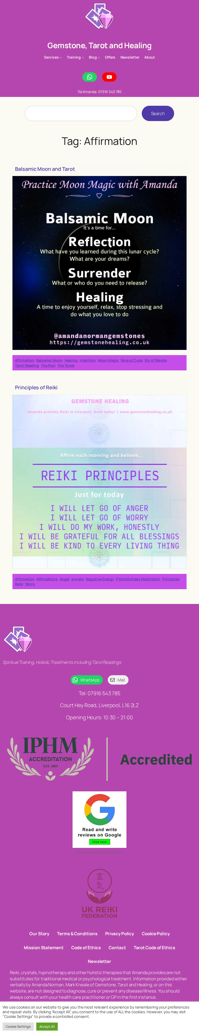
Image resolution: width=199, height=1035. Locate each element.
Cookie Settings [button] (18, 1026)
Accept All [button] (47, 1026)
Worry (30, 583)
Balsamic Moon (49, 360)
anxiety (77, 578)
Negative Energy (100, 578)
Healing (71, 360)
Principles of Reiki (36, 387)
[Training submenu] (83, 57)
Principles (171, 578)
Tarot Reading (27, 365)
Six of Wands (156, 360)
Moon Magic (108, 360)
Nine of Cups (132, 360)
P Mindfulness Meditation (138, 578)
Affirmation (24, 360)
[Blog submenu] (99, 57)
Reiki (19, 583)
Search (158, 113)
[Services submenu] (61, 57)
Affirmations (47, 578)
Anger (65, 578)
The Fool (48, 365)
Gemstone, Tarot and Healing (99, 45)
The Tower (66, 365)
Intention (88, 360)
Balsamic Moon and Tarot (45, 169)
